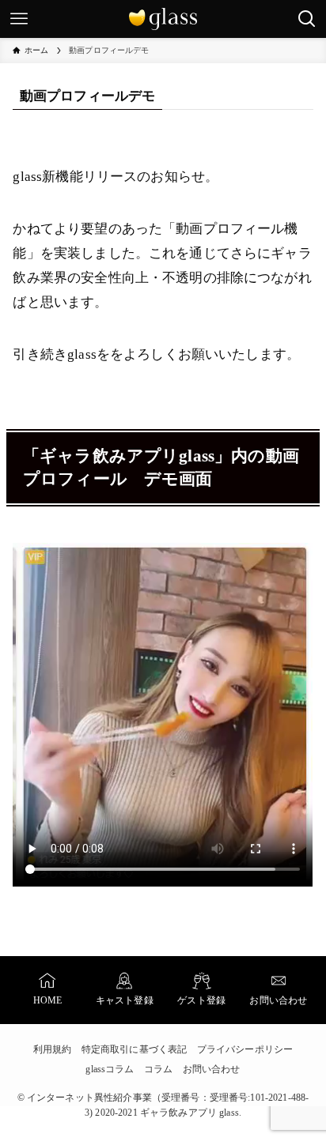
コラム (158, 1069)
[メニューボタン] (19, 19)
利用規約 (52, 1049)
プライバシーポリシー (245, 1049)
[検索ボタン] (307, 19)
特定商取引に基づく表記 (135, 1049)
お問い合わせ (212, 1069)
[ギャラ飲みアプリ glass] (163, 19)
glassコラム (109, 1069)
